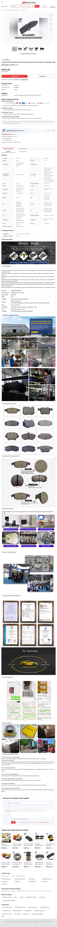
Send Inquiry (14, 76)
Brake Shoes (44, 881)
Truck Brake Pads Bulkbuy (37, 914)
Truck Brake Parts (6, 910)
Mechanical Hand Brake (31, 897)
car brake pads (4, 881)
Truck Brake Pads (32, 881)
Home (2, 10)
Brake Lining (17, 881)
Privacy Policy (49, 921)
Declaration (43, 921)
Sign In (3, 142)
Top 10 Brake (17, 914)
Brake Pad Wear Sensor (47, 879)
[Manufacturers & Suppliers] (29, 2)
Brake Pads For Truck (7, 914)
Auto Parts (23, 10)
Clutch (15, 897)
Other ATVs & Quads (7, 897)
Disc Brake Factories (44, 907)
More (2, 916)
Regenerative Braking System (9, 900)
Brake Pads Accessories (39, 910)
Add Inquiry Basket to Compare (28, 53)
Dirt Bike (21, 897)
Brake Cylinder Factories (20, 907)
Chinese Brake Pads (17, 910)
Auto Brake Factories (32, 907)
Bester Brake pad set (5, 879)
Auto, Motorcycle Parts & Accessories (12, 10)
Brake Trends (26, 914)
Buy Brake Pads (28, 910)
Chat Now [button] (43, 76)
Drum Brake (42, 897)
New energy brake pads (20, 879)
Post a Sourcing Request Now (41, 822)
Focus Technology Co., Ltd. (19, 921)
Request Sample (24, 79)
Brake (27, 10)
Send (13, 822)
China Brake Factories (7, 907)
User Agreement (36, 921)
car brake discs (32, 879)
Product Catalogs (21, 876)
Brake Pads (3, 884)
